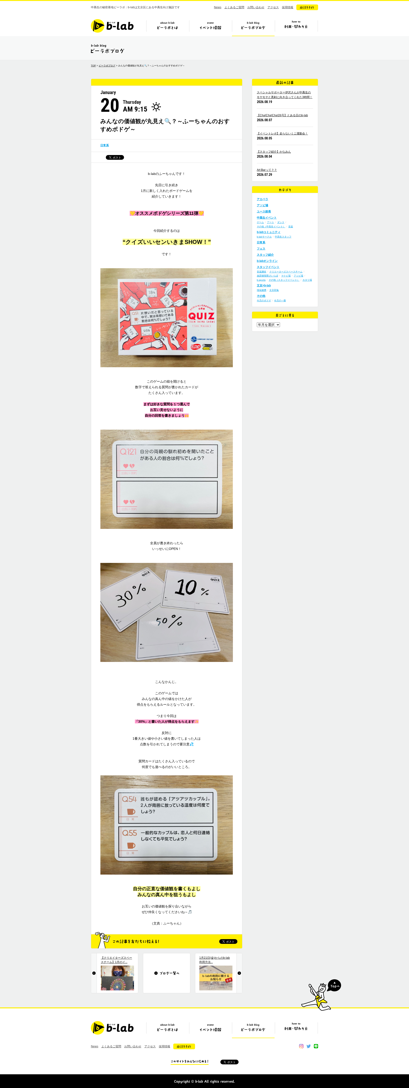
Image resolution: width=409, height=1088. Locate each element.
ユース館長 (264, 211)
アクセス (273, 7)
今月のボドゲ (264, 300)
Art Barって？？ (267, 170)
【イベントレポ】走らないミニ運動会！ (282, 133)
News (217, 7)
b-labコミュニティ (268, 232)
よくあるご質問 (234, 7)
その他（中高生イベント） (271, 226)
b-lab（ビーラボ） (112, 26)
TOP (93, 65)
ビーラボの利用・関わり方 (296, 27)
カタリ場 (307, 280)
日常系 (104, 145)
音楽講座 (261, 271)
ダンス (280, 222)
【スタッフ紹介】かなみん (274, 151)
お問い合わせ (255, 7)
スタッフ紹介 (265, 254)
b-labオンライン (267, 261)
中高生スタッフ (283, 236)
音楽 (290, 226)
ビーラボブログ (253, 27)
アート (270, 222)
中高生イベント (267, 217)
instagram (301, 1046)
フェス (261, 248)
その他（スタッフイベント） (284, 280)
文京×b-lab (264, 285)
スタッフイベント (268, 267)
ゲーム (260, 222)
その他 (261, 296)
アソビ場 (262, 205)
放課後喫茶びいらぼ (267, 275)
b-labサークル (264, 236)
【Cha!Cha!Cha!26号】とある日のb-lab (282, 115)
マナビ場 (286, 275)
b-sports (261, 280)
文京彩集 (274, 290)
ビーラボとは (167, 27)
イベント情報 (210, 27)
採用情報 (287, 7)
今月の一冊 (280, 300)
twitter (309, 1046)
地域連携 (261, 290)
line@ (316, 1046)
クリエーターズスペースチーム (285, 271)
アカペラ (262, 199)
